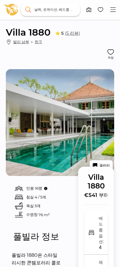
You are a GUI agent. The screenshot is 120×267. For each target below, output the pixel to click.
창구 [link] (38, 41)
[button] (89, 9)
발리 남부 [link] (21, 41)
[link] (10, 9)
